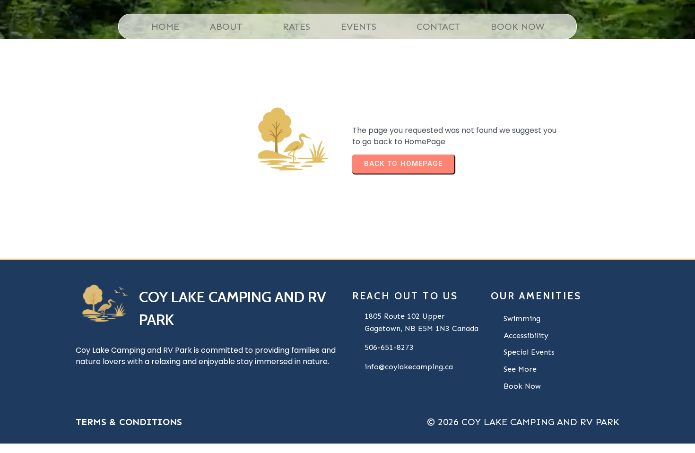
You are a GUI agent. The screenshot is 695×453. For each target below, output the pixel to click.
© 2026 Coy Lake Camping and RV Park (523, 421)
